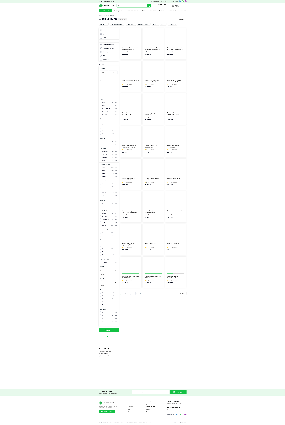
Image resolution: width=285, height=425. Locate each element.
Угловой (103, 160)
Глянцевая (104, 232)
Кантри (103, 130)
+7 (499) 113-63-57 (161, 5)
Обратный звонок (178, 392)
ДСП (103, 89)
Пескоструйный (105, 219)
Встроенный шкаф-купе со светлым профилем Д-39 (152, 179)
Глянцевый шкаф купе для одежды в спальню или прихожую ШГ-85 (173, 179)
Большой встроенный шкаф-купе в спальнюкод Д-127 (130, 113)
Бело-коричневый (106, 108)
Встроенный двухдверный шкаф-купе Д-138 (153, 113)
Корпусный (104, 154)
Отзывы (161, 11)
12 (102, 321)
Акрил (103, 83)
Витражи (104, 213)
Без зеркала (104, 243)
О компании (172, 11)
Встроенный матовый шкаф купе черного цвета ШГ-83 (175, 113)
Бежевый (104, 102)
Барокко (104, 128)
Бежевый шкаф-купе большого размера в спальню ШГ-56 (130, 48)
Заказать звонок (159, 7)
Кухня (103, 195)
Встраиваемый (105, 151)
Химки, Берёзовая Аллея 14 (107, 1)
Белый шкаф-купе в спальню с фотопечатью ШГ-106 (175, 81)
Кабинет (104, 192)
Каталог (130, 404)
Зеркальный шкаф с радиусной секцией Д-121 (153, 276)
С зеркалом (104, 248)
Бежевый (104, 105)
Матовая (104, 235)
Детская (104, 189)
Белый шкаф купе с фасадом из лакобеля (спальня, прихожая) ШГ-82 (130, 81)
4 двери (103, 173)
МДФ (103, 95)
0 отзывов (129, 51)
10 (102, 295)
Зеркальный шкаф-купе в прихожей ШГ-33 (173, 276)
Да (102, 141)
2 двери (103, 167)
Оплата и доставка (132, 11)
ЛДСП (103, 92)
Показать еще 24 (181, 293)
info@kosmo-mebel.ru (173, 408)
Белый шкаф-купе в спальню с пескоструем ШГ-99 (152, 81)
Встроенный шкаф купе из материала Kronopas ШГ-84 (129, 146)
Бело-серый (104, 114)
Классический (105, 133)
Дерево (103, 86)
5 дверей (104, 176)
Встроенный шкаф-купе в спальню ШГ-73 (128, 179)
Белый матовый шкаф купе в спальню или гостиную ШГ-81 (175, 48)
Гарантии (153, 11)
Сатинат (104, 225)
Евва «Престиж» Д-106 (173, 243)
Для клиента (149, 404)
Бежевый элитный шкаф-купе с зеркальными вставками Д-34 (153, 48)
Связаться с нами (106, 411)
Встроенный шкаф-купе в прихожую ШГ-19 (173, 146)
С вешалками (105, 246)
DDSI (185, 422)
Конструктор (118, 11)
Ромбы (103, 222)
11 (102, 318)
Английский (104, 122)
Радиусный (104, 157)
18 (136, 293)
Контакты (184, 11)
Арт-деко (104, 125)
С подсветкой (105, 254)
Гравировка (104, 216)
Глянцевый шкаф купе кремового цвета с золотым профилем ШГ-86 (130, 211)
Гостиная (104, 186)
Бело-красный (105, 111)
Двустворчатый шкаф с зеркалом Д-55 (128, 244)
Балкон (103, 183)
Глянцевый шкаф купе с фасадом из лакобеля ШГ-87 (153, 211)
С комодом (104, 251)
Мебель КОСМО (104, 349)
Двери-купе (104, 262)
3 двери (103, 170)
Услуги (144, 11)
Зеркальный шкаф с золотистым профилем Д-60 (130, 276)
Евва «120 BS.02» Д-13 (151, 243)
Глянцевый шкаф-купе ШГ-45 (174, 211)
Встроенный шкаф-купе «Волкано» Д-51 (151, 146)
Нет (103, 144)
